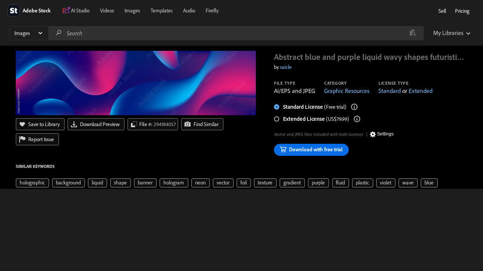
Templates (161, 10)
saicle (286, 67)
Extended (420, 90)
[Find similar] (412, 33)
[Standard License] (354, 107)
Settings (385, 134)
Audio (189, 10)
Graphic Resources (346, 90)
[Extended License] (357, 119)
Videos (107, 10)
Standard (389, 90)
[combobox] (236, 33)
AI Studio (80, 10)
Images (132, 10)
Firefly (212, 10)
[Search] (59, 33)
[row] (32, 182)
